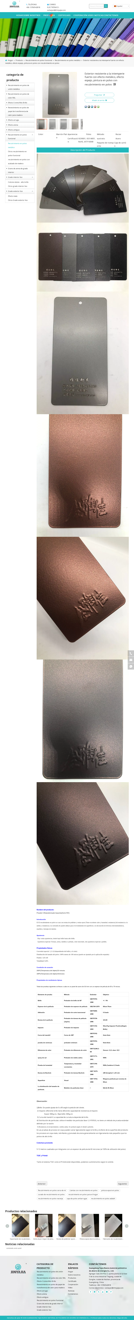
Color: (40, 134)
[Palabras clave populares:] (106, 6)
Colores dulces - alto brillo (18, 182)
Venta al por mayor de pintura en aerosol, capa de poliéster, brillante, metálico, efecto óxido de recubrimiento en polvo (43, 1239)
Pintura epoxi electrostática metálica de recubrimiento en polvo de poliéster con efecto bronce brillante (90, 1239)
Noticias (71, 1291)
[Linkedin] (94, 1291)
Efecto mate (12, 196)
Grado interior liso (15, 177)
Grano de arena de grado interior (18, 170)
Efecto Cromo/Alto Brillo (17, 103)
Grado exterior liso (15, 191)
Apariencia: (73, 134)
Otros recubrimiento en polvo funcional (17, 153)
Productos (72, 1278)
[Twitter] (98, 1291)
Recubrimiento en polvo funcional (17, 137)
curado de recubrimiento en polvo (51, 1194)
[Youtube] (102, 1291)
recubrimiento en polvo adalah (103, 1198)
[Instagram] (106, 1291)
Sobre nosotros (74, 1275)
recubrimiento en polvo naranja (50, 1198)
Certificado (72, 1281)
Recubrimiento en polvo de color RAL (18, 96)
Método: (100, 134)
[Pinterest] (110, 1291)
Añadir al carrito (98, 100)
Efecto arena (13, 125)
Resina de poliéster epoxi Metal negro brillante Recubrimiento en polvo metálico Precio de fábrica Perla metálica (67, 1239)
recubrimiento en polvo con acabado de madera (19, 161)
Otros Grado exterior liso (18, 200)
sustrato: (101, 138)
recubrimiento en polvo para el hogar (83, 1194)
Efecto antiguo (14, 130)
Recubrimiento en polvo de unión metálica (18, 87)
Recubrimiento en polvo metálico (17, 145)
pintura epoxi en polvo (110, 1190)
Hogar (70, 1271)
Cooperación (73, 1284)
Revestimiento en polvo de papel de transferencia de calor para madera (18, 111)
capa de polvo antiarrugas (77, 1198)
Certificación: (73, 140)
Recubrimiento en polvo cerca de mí (52, 1190)
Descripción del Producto (82, 150)
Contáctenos (73, 1294)
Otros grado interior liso (17, 186)
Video (70, 1287)
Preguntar (98, 95)
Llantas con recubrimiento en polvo (83, 1190)
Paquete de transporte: (105, 144)
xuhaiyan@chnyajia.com (56, 10)
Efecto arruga (13, 120)
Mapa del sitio (122, 1318)
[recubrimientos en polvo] (18, 1268)
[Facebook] (90, 1291)
